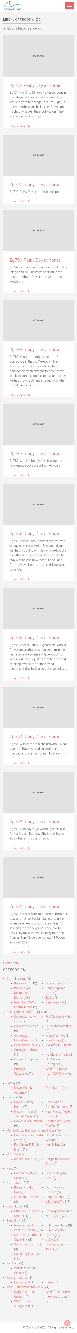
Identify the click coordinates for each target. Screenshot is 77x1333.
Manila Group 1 (24, 1159)
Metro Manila (15, 1154)
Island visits (53, 1040)
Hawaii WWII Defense (28, 1121)
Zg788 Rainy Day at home (35, 349)
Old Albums (53, 1087)
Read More (20, 125)
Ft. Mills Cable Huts (58, 1016)
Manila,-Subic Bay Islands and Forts (30, 1130)
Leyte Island (22, 1282)
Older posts (11, 963)
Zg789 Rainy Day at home (35, 260)
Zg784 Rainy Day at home (35, 736)
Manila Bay (53, 1144)
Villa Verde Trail (56, 1201)
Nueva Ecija (53, 983)
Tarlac (50, 997)
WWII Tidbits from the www (24, 1287)
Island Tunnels (55, 1035)
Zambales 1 (54, 1002)
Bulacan (19, 988)
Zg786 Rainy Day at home (35, 533)
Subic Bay (13, 1220)
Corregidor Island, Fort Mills (24, 1012)
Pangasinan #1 (56, 1197)
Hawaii (11, 1097)
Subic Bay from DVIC (28, 1244)
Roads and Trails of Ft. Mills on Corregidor (59, 1059)
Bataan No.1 (22, 983)
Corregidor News (25, 1045)
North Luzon (14, 1182)
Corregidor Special (26, 1059)
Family (10, 1083)
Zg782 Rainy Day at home (35, 906)
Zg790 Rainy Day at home (35, 184)
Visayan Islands (17, 1277)
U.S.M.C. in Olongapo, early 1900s (56, 1244)
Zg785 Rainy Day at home (35, 637)
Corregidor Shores (26, 1050)
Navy (9, 1168)
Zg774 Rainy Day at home (35, 85)
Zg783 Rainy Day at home (35, 821)
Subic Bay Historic (26, 1254)
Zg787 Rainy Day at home (35, 453)
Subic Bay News (56, 1225)
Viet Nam (12, 1263)
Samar (50, 1282)
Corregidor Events (26, 1026)
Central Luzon (15, 978)
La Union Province (26, 1197)
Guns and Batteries (58, 1026)
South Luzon (15, 1206)
